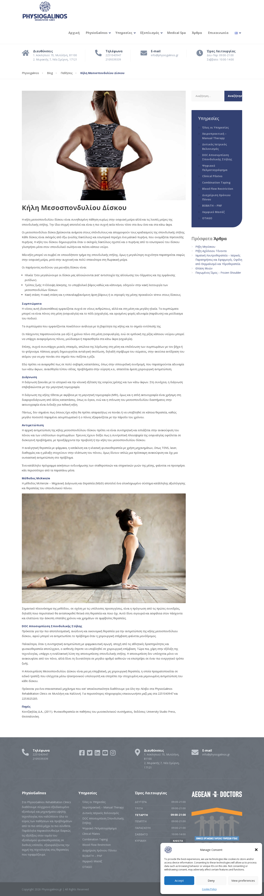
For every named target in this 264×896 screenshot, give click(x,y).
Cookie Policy (209, 889)
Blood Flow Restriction (217, 189)
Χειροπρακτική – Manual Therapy (214, 136)
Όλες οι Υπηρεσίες (215, 127)
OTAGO (207, 218)
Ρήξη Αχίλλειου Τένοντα (211, 251)
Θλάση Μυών (204, 268)
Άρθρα (197, 33)
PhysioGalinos (96, 33)
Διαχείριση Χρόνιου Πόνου (216, 197)
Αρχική (74, 33)
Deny (211, 880)
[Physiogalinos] (45, 11)
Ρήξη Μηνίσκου (205, 246)
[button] (256, 850)
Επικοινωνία (218, 33)
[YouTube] (105, 754)
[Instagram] (113, 754)
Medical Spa (176, 33)
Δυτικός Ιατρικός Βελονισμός (214, 146)
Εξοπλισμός (149, 33)
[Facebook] (82, 754)
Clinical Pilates (212, 176)
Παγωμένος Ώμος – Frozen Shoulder (218, 272)
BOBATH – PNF (212, 205)
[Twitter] (90, 754)
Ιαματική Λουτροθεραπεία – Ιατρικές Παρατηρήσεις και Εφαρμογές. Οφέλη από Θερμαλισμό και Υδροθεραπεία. (218, 260)
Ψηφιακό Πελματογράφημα (214, 168)
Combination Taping (216, 182)
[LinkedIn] (98, 754)
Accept (179, 880)
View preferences (243, 880)
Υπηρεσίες (123, 33)
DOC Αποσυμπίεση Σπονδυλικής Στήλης (217, 157)
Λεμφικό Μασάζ (213, 212)
